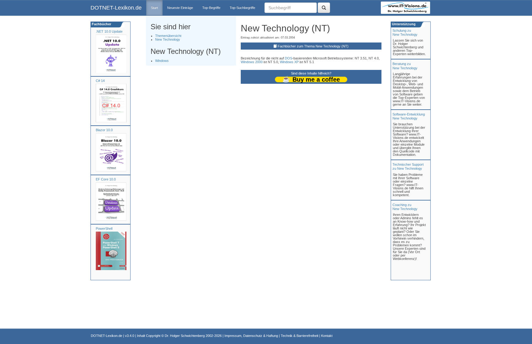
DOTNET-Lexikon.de (116, 8)
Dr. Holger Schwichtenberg (185, 336)
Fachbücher (101, 24)
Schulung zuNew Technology (405, 32)
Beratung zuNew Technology (405, 66)
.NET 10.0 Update (109, 31)
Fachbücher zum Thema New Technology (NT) (313, 46)
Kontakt (326, 336)
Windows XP (289, 62)
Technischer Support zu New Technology (408, 166)
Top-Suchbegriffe (242, 8)
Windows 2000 (252, 62)
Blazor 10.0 (104, 130)
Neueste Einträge (180, 8)
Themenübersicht (168, 36)
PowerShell (104, 228)
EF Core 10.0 (106, 179)
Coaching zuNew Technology (405, 207)
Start (154, 8)
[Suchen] (324, 7)
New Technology (167, 39)
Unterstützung (403, 24)
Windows (162, 61)
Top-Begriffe (211, 8)
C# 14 (100, 81)
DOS (288, 58)
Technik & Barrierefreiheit (299, 336)
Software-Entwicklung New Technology (409, 116)
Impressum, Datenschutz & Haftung (251, 336)
